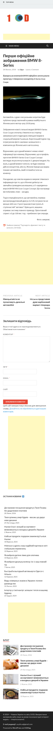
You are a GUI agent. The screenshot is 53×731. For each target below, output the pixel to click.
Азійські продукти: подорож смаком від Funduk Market (34, 691)
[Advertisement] (28, 37)
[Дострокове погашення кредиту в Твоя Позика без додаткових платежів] (10, 646)
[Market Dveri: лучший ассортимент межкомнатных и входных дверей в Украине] (10, 675)
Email (6, 378)
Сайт (5, 389)
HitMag (28, 728)
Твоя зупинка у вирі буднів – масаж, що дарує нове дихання (34, 663)
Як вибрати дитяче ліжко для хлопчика (21, 555)
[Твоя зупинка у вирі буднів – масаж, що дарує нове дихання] (10, 661)
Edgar (22, 70)
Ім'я (5, 367)
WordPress (17, 728)
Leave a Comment (32, 70)
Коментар (8, 334)
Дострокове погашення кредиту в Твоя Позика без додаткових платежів (33, 648)
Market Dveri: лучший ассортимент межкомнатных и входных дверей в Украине (34, 677)
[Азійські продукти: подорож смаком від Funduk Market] (10, 690)
